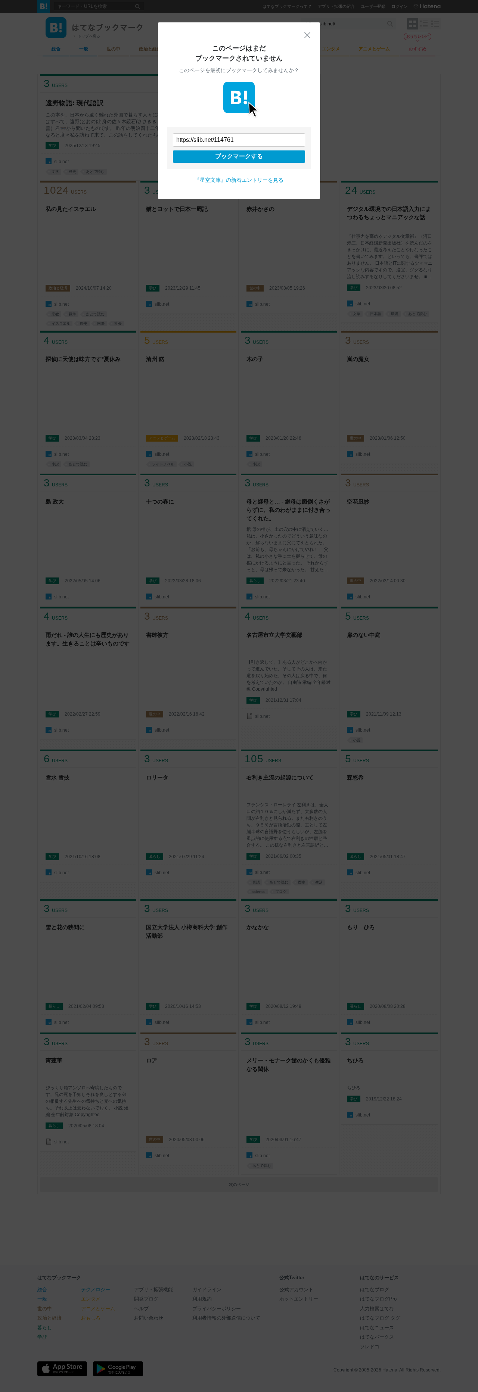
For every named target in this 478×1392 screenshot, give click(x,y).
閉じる (307, 35)
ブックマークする (239, 156)
